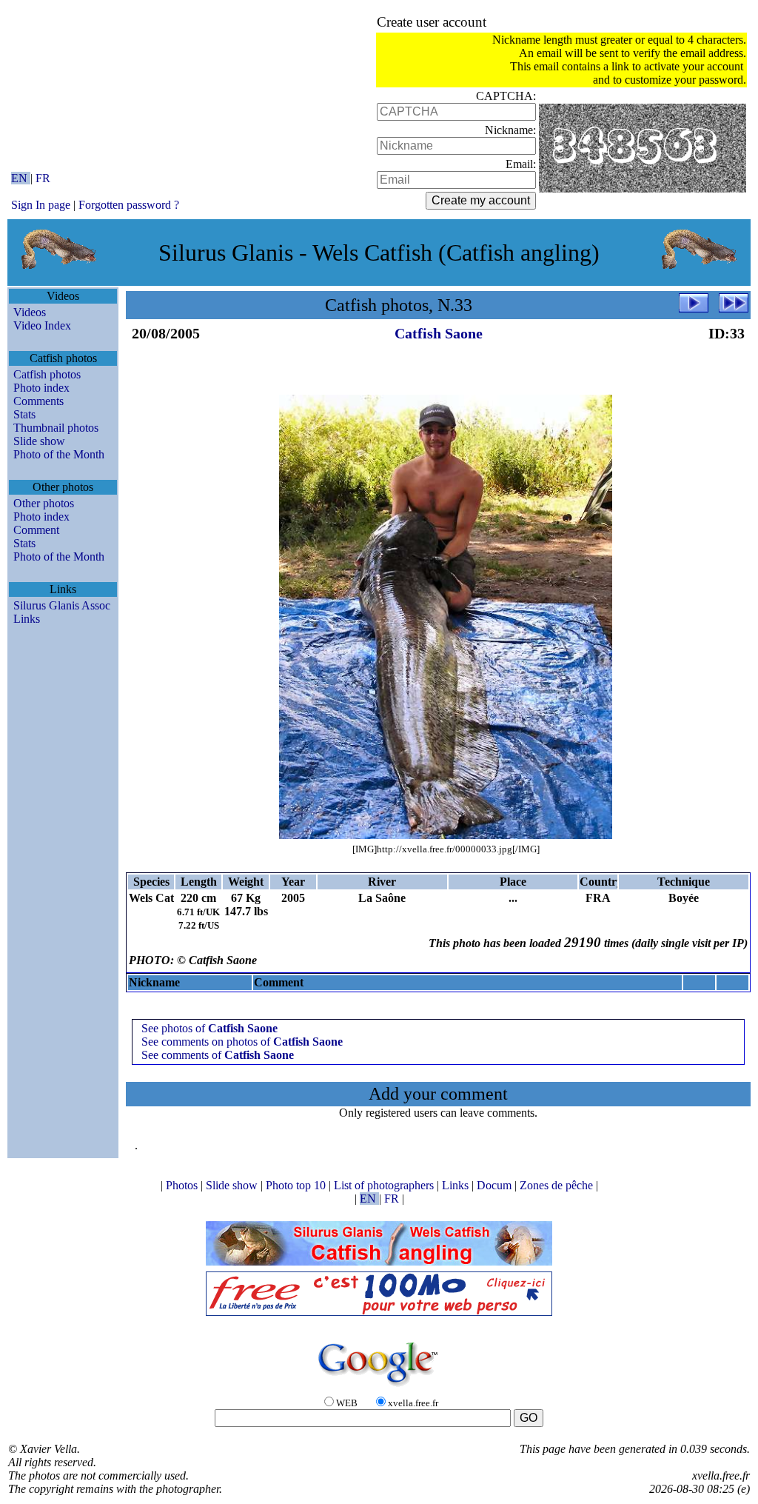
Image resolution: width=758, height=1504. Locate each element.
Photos (183, 1185)
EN (20, 178)
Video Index (42, 325)
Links (26, 618)
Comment (36, 530)
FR (43, 178)
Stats (24, 414)
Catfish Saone (439, 333)
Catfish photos (47, 374)
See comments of (217, 1055)
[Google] (379, 1387)
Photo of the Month (58, 454)
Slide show (39, 441)
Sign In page (40, 204)
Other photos (43, 503)
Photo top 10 (297, 1185)
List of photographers (385, 1185)
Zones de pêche (558, 1185)
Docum (495, 1185)
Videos (29, 312)
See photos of (209, 1028)
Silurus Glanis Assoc (61, 605)
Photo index (41, 387)
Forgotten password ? (128, 204)
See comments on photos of (242, 1041)
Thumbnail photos (55, 427)
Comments (38, 401)
